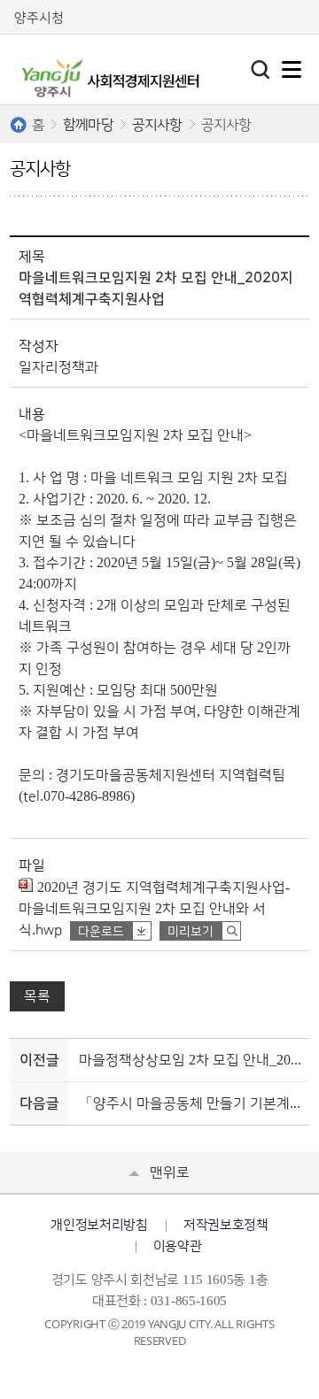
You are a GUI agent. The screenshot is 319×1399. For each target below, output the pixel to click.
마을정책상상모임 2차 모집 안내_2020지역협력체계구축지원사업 (191, 1060)
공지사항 (157, 125)
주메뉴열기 (291, 69)
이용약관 (177, 1246)
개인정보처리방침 (99, 1225)
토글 (260, 70)
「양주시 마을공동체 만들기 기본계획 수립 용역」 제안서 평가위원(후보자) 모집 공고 (191, 1103)
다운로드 (101, 932)
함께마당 (88, 125)
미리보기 (190, 932)
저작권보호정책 (225, 1225)
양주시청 (39, 18)
